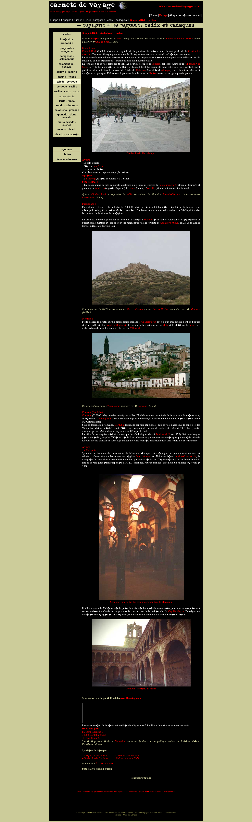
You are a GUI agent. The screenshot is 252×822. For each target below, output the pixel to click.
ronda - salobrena (67, 105)
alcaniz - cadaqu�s (67, 134)
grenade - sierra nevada (66, 116)
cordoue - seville (67, 86)
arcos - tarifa (66, 96)
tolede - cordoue (67, 81)
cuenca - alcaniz (67, 129)
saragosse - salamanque (66, 57)
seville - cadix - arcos (67, 91)
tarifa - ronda (67, 100)
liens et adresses (67, 159)
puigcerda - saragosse (67, 50)
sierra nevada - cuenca (67, 123)
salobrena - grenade (67, 110)
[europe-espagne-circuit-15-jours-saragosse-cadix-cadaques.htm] (127, 20)
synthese (66, 149)
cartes (66, 34)
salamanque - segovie (67, 65)
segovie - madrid (67, 71)
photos (67, 154)
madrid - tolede (66, 76)
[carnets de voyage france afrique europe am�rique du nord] (126, 8)
